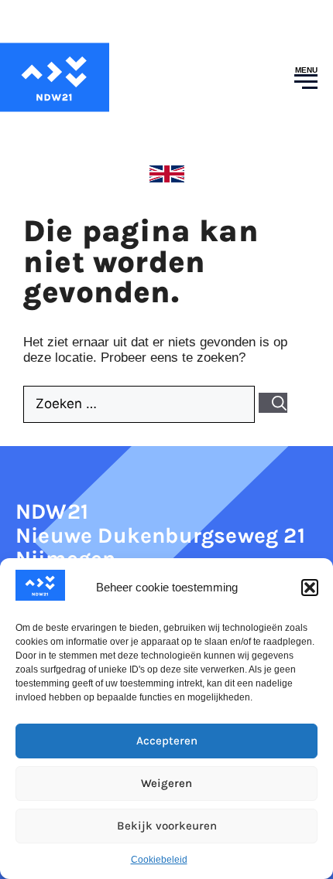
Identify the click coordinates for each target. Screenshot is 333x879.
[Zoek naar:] (141, 404)
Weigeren (166, 783)
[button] (310, 587)
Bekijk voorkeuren (167, 826)
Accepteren (166, 741)
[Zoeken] (273, 403)
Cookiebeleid (159, 859)
